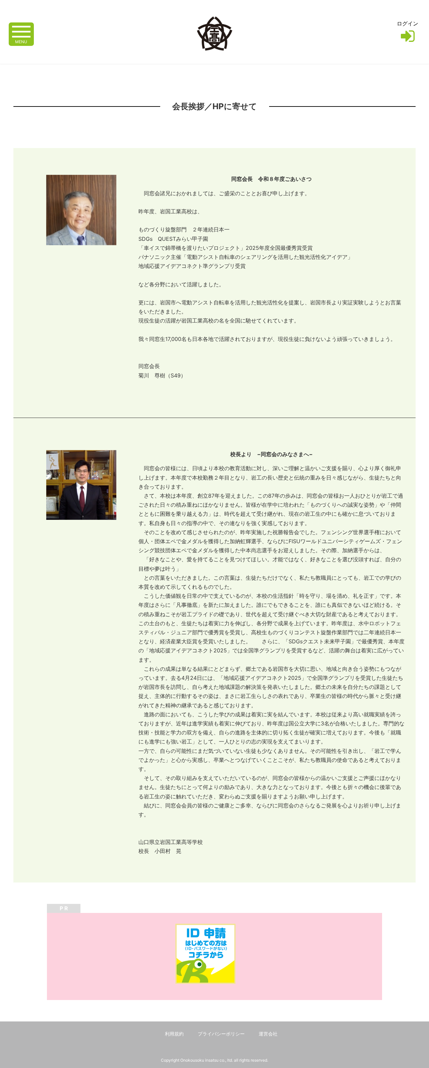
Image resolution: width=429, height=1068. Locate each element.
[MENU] (21, 31)
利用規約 (174, 1034)
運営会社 (268, 1034)
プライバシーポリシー (221, 1034)
